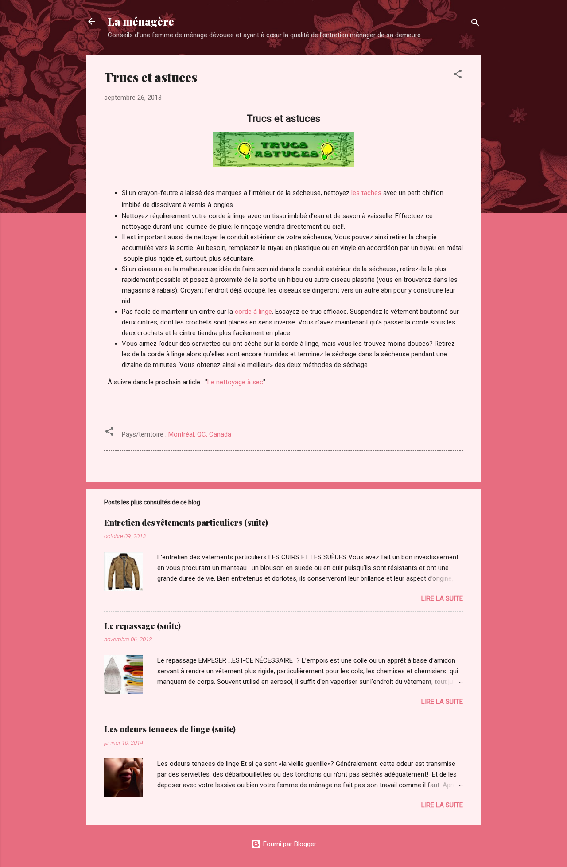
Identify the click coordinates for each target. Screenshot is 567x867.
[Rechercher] (475, 24)
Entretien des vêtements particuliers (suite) (186, 522)
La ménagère (141, 21)
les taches (366, 193)
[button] (457, 75)
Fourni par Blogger (288, 844)
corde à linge (253, 312)
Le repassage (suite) (142, 626)
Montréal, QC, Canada (199, 434)
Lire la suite (442, 598)
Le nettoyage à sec (235, 382)
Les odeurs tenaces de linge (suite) (170, 729)
